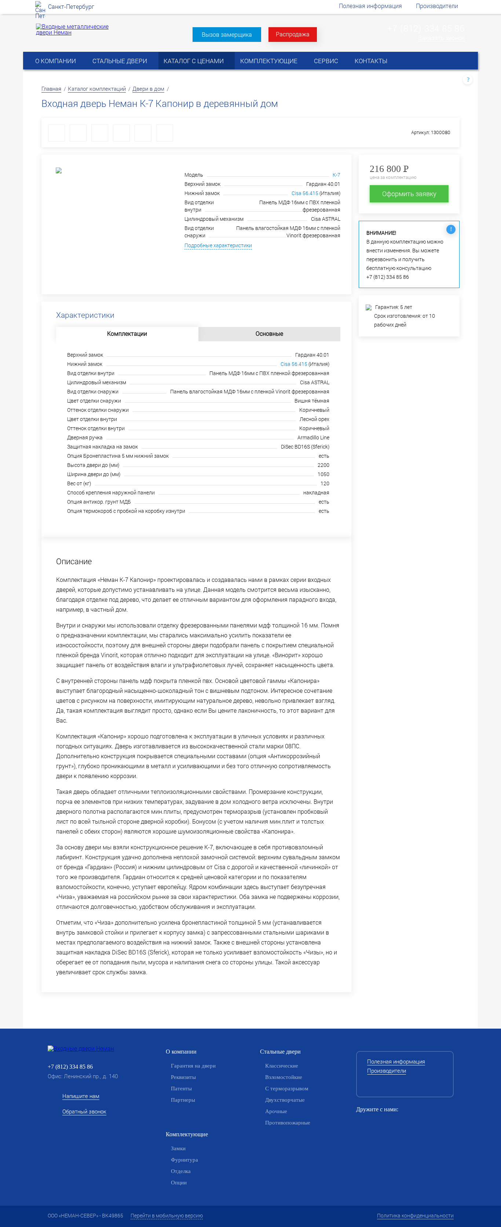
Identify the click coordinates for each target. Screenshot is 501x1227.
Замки (178, 1148)
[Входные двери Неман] (93, 1048)
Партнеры (183, 1100)
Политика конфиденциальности (415, 1215)
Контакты (371, 61)
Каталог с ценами (194, 61)
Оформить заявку (409, 193)
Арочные (276, 1111)
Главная (51, 88)
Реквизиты (183, 1077)
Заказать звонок (441, 38)
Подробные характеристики (218, 246)
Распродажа (293, 34)
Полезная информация (370, 6)
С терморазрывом (286, 1088)
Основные (269, 333)
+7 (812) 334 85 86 (426, 28)
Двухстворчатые (285, 1100)
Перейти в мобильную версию (167, 1215)
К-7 (336, 174)
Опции (179, 1182)
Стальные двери (119, 61)
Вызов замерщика (227, 34)
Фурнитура (184, 1160)
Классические (281, 1066)
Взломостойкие (283, 1077)
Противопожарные (287, 1123)
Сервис (326, 61)
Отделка (181, 1171)
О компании (55, 61)
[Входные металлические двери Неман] (73, 32)
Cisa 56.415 (305, 193)
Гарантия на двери (193, 1066)
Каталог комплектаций (97, 88)
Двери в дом (148, 88)
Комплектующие (268, 61)
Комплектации (127, 333)
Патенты (181, 1088)
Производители (437, 6)
